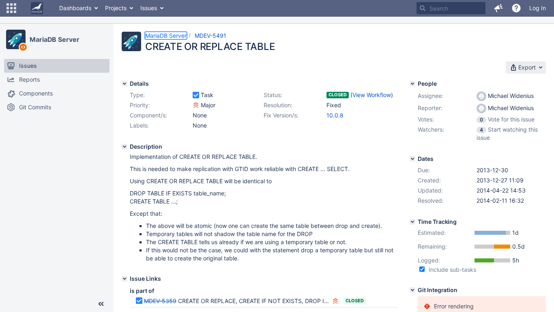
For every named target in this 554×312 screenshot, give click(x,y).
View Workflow (371, 94)
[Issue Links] (124, 279)
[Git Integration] (412, 290)
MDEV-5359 (160, 300)
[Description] (124, 147)
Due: (424, 170)
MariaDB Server (54, 39)
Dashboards (75, 7)
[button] (11, 8)
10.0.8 (335, 115)
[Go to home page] (37, 8)
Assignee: (430, 95)
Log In (537, 7)
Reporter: (430, 107)
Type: (137, 94)
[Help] (516, 8)
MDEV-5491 (210, 35)
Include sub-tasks (452, 269)
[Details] (124, 84)
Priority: (140, 105)
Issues (148, 7)
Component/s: (148, 115)
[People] (412, 84)
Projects (116, 7)
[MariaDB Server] (16, 39)
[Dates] (412, 159)
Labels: (139, 125)
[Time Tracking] (412, 222)
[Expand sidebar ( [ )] (101, 304)
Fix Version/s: (281, 115)
